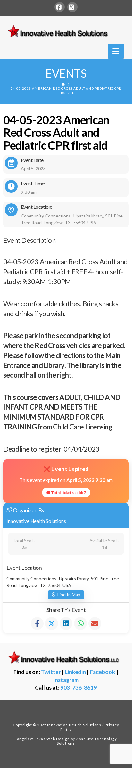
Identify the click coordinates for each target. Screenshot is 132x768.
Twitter (51, 671)
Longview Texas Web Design (42, 739)
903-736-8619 (78, 687)
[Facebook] (59, 7)
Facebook (102, 671)
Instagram (66, 679)
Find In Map (68, 594)
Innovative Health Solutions (36, 521)
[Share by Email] (94, 623)
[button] (116, 51)
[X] (72, 7)
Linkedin (75, 671)
